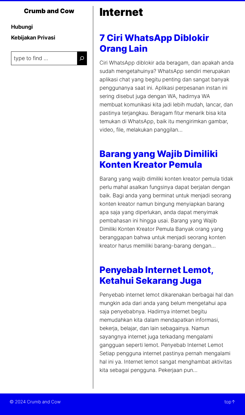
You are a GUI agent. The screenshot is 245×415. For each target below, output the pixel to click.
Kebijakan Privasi (33, 37)
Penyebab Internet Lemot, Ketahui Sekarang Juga (156, 275)
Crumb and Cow (49, 11)
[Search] (82, 58)
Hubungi (22, 27)
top (227, 402)
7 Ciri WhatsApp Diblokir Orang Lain (154, 43)
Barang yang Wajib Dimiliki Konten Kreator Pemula (158, 159)
